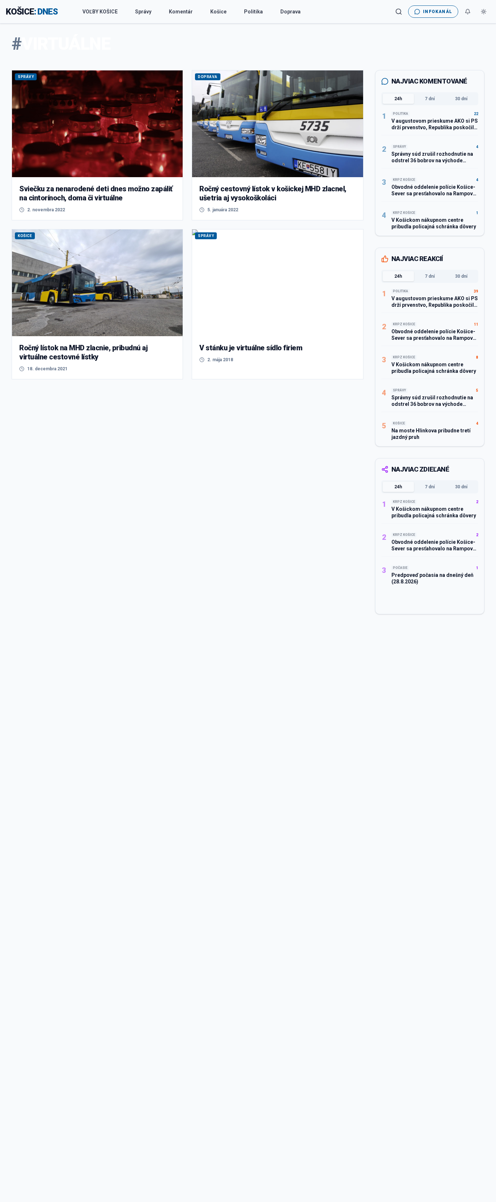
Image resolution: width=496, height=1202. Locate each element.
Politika (253, 12)
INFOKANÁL (437, 11)
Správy (143, 12)
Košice (218, 12)
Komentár (181, 12)
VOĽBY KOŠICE (100, 12)
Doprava (290, 12)
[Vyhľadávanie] (398, 11)
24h (398, 98)
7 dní (430, 98)
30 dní (461, 98)
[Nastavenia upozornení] (467, 11)
